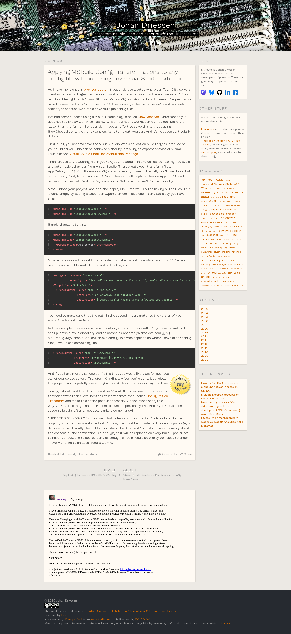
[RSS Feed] (237, 5)
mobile (204, 243)
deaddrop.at (208, 152)
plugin (217, 252)
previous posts (95, 89)
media (218, 239)
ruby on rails (227, 260)
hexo (226, 227)
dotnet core (217, 213)
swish (204, 273)
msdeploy (227, 243)
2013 (204, 340)
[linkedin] (227, 92)
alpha (225, 188)
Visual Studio (226, 184)
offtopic (232, 248)
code (238, 201)
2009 (204, 355)
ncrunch (205, 248)
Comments (169, 454)
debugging (205, 210)
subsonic (224, 269)
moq (210, 243)
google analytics (215, 227)
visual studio (89, 454)
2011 (204, 348)
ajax (218, 188)
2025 (204, 309)
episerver (228, 218)
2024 (204, 313)
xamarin (229, 285)
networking (216, 248)
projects (226, 252)
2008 (204, 359)
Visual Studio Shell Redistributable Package (103, 154)
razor (203, 256)
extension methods (218, 222)
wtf (221, 286)
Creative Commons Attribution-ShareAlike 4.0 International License (130, 611)
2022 (204, 320)
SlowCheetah (148, 117)
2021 (204, 324)
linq (228, 235)
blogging (215, 200)
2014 (204, 336)
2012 (204, 344)
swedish (238, 269)
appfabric (226, 192)
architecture (237, 192)
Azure (229, 180)
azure (204, 201)
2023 (204, 317)
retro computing (210, 260)
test (230, 273)
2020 (204, 328)
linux (235, 234)
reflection (211, 256)
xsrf (236, 286)
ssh (241, 264)
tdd (214, 272)
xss (241, 286)
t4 (209, 273)
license (225, 623)
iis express (210, 231)
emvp (217, 218)
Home (49, 5)
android (205, 192)
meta (238, 239)
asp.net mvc (225, 196)
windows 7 (228, 281)
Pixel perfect (73, 619)
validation (224, 277)
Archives (66, 5)
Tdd (215, 184)
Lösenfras (207, 129)
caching (230, 201)
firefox (204, 227)
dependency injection (224, 209)
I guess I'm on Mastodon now (219, 417)
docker (204, 214)
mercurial (228, 239)
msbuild (55, 454)
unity (215, 277)
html (232, 226)
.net (203, 179)
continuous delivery (210, 205)
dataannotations (232, 205)
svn (231, 269)
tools (237, 272)
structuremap (209, 268)
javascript (212, 234)
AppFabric (220, 180)
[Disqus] (120, 535)
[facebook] (235, 92)
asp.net (207, 196)
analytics (233, 188)
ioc (202, 235)
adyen (212, 188)
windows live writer (210, 286)
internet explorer (231, 230)
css (222, 205)
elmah (204, 218)
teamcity (70, 454)
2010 (204, 351)
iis (202, 230)
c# (224, 201)
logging (205, 239)
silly (214, 265)
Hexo (64, 615)
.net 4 (210, 179)
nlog (225, 248)
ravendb (236, 251)
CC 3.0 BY (142, 619)
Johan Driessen (145, 25)
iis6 (218, 231)
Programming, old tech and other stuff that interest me (145, 34)
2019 (204, 332)
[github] (219, 92)
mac (212, 239)
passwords (206, 252)
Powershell (207, 184)
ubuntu (206, 277)
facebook (233, 222)
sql (236, 264)
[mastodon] (203, 92)
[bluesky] (211, 92)
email (210, 218)
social (230, 265)
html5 (239, 227)
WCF (236, 184)
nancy (235, 243)
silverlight (221, 265)
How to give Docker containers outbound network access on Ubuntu (220, 387)
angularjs (216, 192)
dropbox (231, 213)
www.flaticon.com (103, 619)
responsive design (225, 256)
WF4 (204, 188)
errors (204, 222)
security (206, 264)
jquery (222, 235)
